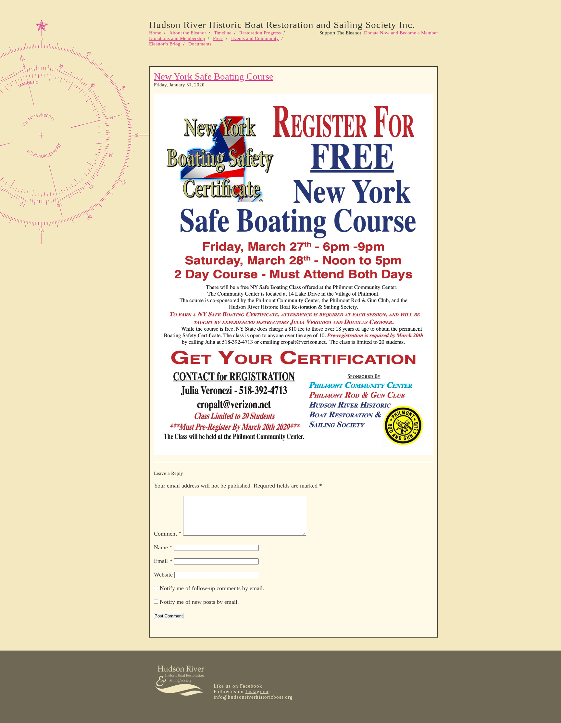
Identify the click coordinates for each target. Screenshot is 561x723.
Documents (199, 43)
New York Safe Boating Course (213, 76)
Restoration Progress (260, 32)
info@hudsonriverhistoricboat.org (253, 697)
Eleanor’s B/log (165, 43)
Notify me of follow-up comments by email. (212, 588)
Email (163, 561)
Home (155, 32)
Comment (167, 533)
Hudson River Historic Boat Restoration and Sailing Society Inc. (282, 24)
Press (218, 38)
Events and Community (255, 38)
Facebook (250, 686)
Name (163, 547)
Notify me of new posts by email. (199, 602)
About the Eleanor (187, 32)
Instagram (256, 691)
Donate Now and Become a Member (401, 32)
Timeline (222, 32)
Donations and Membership (177, 38)
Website (163, 574)
